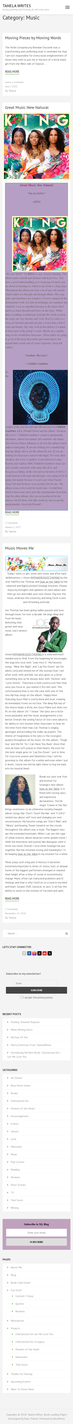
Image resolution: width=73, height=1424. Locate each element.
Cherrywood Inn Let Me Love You (34, 1334)
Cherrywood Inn (20, 1100)
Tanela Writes (17, 5)
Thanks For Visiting (21, 1374)
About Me (16, 1267)
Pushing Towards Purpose (25, 1022)
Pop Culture (17, 1162)
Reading (15, 1169)
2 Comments (11, 522)
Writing (15, 1207)
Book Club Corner (20, 1282)
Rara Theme (31, 1418)
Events (15, 1123)
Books (14, 1093)
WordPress (59, 1418)
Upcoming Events (21, 1381)
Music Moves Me (19, 548)
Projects (15, 1328)
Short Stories (18, 1184)
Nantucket (21, 1357)
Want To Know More (22, 1389)
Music (14, 1154)
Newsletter (17, 1320)
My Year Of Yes (19, 1037)
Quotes (19, 1303)
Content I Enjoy (24, 1296)
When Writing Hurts (22, 1029)
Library (14, 1131)
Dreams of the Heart (23, 1108)
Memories (16, 1146)
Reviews (15, 1177)
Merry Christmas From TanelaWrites (31, 1045)
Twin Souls (17, 1200)
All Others (16, 1078)
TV (12, 1192)
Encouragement (20, 1116)
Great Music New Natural (27, 107)
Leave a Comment (14, 82)
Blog (13, 1275)
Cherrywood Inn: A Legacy (29, 1341)
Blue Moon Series (21, 1085)
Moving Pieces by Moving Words (33, 37)
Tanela (12, 90)
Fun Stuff (16, 1290)
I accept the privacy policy (38, 997)
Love (13, 1139)
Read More (12, 71)
